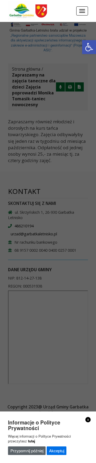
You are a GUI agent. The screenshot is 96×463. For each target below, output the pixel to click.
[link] (89, 47)
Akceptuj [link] (56, 450)
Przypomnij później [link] (26, 450)
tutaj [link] (31, 440)
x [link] (88, 419)
